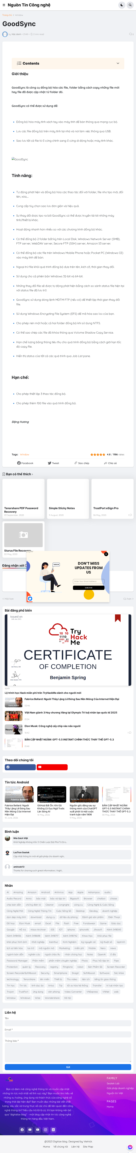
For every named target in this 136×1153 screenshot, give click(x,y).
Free (76, 923)
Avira (29, 898)
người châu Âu (52, 954)
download (36, 917)
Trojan (10, 991)
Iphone (71, 929)
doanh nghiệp (109, 910)
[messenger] (130, 1147)
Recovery (40, 966)
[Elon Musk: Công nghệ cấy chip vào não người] (13, 729)
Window (19, 15)
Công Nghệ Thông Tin (40, 910)
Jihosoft (98, 929)
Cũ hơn (127, 598)
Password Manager (17, 960)
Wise (37, 997)
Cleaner (50, 904)
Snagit (75, 973)
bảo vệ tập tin (57, 898)
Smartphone (60, 973)
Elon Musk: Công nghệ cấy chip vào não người (53, 725)
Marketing (64, 948)
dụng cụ (50, 917)
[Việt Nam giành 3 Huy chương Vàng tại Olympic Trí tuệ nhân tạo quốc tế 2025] (13, 716)
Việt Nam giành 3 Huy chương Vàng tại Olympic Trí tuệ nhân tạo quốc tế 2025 (71, 712)
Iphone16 (84, 929)
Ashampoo (94, 892)
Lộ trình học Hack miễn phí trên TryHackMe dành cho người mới (43, 692)
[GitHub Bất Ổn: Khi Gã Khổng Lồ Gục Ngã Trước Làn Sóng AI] (51, 794)
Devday (93, 910)
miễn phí (79, 948)
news (113, 948)
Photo (85, 960)
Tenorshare (29, 979)
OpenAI (102, 954)
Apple (80, 892)
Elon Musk (24, 923)
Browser (88, 898)
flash (66, 923)
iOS (52, 929)
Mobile (92, 948)
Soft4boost (89, 973)
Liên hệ (75, 1146)
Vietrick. (88, 1141)
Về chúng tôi (60, 1146)
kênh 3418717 (51, 935)
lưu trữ (30, 948)
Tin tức (23, 985)
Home (110, 1106)
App (70, 892)
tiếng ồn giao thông (105, 979)
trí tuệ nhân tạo (114, 985)
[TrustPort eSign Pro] (112, 493)
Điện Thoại (114, 917)
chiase (113, 898)
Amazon (32, 892)
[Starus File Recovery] (23, 535)
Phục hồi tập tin (101, 960)
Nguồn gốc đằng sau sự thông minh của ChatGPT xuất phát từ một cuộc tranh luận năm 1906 (83, 810)
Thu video (72, 979)
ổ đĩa (113, 954)
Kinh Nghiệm (69, 942)
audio (107, 892)
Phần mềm (38, 960)
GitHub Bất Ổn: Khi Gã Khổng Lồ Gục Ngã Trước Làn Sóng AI (50, 808)
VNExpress (92, 991)
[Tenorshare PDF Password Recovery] (23, 493)
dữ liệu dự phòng (69, 917)
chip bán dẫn (14, 904)
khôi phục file (104, 935)
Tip (60, 985)
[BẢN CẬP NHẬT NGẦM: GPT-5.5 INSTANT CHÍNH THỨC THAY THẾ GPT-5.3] (13, 743)
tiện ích (86, 979)
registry (54, 966)
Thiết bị (58, 979)
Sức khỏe (119, 973)
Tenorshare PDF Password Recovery (21, 509)
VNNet (106, 991)
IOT (61, 929)
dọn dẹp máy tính (16, 917)
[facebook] (20, 767)
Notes (90, 954)
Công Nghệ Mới (15, 910)
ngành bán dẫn (15, 954)
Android (45, 892)
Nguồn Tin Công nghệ (29, 4)
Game (103, 923)
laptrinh (121, 942)
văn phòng (54, 991)
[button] (5, 5)
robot (80, 966)
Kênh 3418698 (33, 935)
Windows (25, 997)
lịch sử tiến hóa (15, 948)
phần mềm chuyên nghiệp (63, 960)
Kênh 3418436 (14, 935)
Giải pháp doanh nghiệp (120, 1088)
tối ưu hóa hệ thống (77, 985)
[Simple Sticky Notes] (68, 493)
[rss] (53, 1130)
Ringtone (68, 966)
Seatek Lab (113, 1083)
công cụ (78, 904)
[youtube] (52, 767)
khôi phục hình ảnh (17, 942)
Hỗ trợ (22, 929)
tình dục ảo (38, 985)
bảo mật (41, 898)
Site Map (88, 1146)
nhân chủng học (73, 954)
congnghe (63, 904)
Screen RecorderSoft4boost (21, 973)
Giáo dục (116, 923)
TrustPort (23, 991)
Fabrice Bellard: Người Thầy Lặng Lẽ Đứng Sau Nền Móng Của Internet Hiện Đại (72, 698)
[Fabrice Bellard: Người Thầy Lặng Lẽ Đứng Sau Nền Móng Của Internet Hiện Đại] (13, 702)
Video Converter (73, 991)
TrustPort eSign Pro (105, 508)
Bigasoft (74, 898)
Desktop (80, 910)
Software (104, 973)
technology (13, 979)
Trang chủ (7, 15)
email (38, 923)
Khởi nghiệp (38, 942)
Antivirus (59, 892)
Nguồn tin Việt (115, 1093)
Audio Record (14, 898)
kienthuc (53, 942)
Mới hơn (9, 598)
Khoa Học (87, 935)
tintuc (51, 985)
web (116, 991)
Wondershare (52, 997)
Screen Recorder (116, 966)
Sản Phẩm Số (95, 966)
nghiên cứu (34, 954)
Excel (48, 923)
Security (45, 973)
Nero (103, 948)
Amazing (18, 892)
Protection (12, 966)
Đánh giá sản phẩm (93, 917)
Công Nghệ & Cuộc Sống (100, 904)
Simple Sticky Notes (62, 508)
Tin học (11, 985)
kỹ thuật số (106, 942)
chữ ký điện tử (33, 904)
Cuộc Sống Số (63, 910)
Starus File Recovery (17, 550)
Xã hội (67, 997)
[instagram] (45, 1130)
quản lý (26, 966)
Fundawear (89, 923)
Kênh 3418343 (114, 929)
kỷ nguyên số (88, 942)
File (57, 923)
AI (8, 892)
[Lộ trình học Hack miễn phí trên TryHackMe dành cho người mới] (68, 650)
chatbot (101, 898)
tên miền (44, 979)
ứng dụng (38, 991)
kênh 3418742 (70, 935)
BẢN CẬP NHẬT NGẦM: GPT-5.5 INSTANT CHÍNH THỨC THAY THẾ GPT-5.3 (69, 739)
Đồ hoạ (11, 923)
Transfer (97, 985)
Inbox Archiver (38, 929)
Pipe (116, 960)
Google (10, 929)
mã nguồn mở (46, 948)
